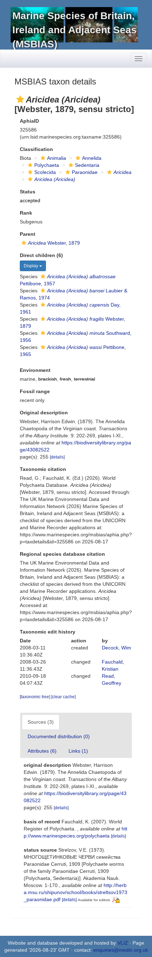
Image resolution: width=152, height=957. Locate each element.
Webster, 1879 (54, 243)
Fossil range (35, 391)
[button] (20, 99)
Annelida (91, 158)
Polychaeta (46, 165)
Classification (36, 149)
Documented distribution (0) (59, 736)
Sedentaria (87, 165)
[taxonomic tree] (35, 696)
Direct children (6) (41, 255)
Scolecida (45, 172)
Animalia (56, 158)
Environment (35, 370)
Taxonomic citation (43, 469)
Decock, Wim (116, 647)
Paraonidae (85, 172)
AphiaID (29, 121)
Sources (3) (41, 722)
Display (31, 265)
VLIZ (122, 943)
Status (27, 191)
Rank (26, 213)
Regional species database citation (62, 554)
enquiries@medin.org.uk (120, 950)
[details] (57, 457)
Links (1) (78, 751)
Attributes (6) (42, 751)
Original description (44, 412)
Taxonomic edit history (47, 632)
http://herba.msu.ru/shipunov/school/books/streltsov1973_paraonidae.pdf (75, 892)
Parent (27, 234)
